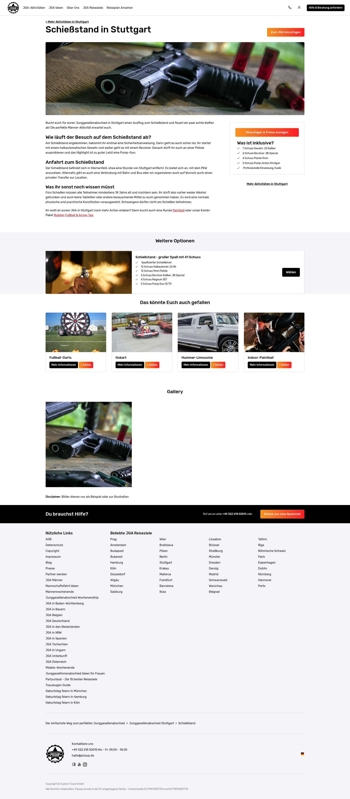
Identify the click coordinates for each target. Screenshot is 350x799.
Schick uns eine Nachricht (282, 514)
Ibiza (163, 591)
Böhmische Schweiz (272, 551)
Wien (163, 539)
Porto (261, 586)
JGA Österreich (56, 661)
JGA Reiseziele (93, 7)
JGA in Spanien (56, 638)
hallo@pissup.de (83, 755)
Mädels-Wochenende (60, 667)
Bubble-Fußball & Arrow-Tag (73, 215)
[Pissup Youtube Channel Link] (79, 764)
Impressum (53, 556)
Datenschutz (54, 545)
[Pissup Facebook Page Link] (74, 764)
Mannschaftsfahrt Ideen (62, 586)
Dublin (262, 568)
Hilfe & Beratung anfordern (326, 7)
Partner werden (56, 574)
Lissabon (215, 539)
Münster (214, 556)
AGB (49, 539)
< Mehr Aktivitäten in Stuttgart (67, 22)
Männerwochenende (60, 591)
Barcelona (166, 586)
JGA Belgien (54, 615)
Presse (50, 568)
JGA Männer (54, 580)
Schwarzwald (218, 580)
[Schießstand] (302, 754)
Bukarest (116, 556)
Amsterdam (118, 545)
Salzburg (116, 591)
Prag (113, 539)
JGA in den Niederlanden (63, 626)
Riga (261, 545)
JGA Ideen (56, 7)
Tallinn (262, 539)
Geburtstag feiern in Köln (63, 702)
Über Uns (73, 7)
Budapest (117, 551)
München (116, 586)
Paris (261, 556)
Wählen (291, 272)
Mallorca (165, 574)
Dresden (214, 562)
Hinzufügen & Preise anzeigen (267, 132)
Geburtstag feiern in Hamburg (66, 697)
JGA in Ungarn (56, 650)
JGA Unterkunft (56, 656)
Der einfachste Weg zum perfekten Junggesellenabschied (85, 723)
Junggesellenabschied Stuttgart (151, 723)
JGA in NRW (54, 632)
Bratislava (166, 545)
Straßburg (216, 551)
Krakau (164, 568)
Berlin (164, 556)
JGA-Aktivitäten (34, 7)
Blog (49, 562)
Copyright (52, 551)
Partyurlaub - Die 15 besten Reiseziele (71, 679)
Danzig (213, 568)
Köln (113, 568)
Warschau (215, 586)
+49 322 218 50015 (235, 514)
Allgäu (114, 580)
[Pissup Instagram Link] (85, 764)
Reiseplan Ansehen (120, 7)
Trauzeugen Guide (58, 685)
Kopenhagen (267, 562)
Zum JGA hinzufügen (286, 32)
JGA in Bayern (55, 609)
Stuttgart (166, 562)
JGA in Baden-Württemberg (65, 603)
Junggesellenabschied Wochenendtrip (72, 597)
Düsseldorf (117, 574)
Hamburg (116, 562)
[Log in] (299, 8)
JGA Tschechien (57, 644)
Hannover (264, 580)
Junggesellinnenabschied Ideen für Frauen (75, 673)
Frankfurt (166, 580)
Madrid (213, 574)
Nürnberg (264, 574)
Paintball (179, 210)
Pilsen (164, 551)
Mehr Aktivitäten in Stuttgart (267, 184)
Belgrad (214, 591)
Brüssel (214, 545)
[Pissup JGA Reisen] (13, 8)
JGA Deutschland (58, 621)
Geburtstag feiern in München (66, 691)
